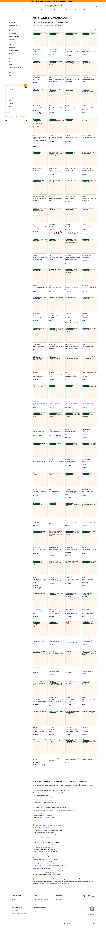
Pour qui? (77, 9)
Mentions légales (16, 902)
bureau (47, 832)
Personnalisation (58, 9)
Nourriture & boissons (14, 30)
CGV (35, 904)
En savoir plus (91, 914)
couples (60, 830)
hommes (54, 830)
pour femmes (48, 830)
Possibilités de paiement (18, 904)
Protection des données (40, 907)
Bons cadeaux (33, 9)
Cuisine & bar (12, 33)
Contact (4, 4)
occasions (52, 849)
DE (100, 3)
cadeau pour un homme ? (51, 859)
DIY (10, 61)
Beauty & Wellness (14, 36)
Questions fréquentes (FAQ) (41, 899)
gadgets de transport (50, 817)
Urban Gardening (13, 44)
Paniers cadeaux (45, 9)
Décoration (12, 47)
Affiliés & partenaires (17, 907)
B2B (57, 902)
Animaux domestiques (15, 67)
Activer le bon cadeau (15, 4)
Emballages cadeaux (14, 70)
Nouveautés (12, 22)
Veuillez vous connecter (39, 902)
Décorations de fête (14, 72)
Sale (10, 75)
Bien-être (36, 832)
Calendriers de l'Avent (15, 25)
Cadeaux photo (13, 42)
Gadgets (11, 39)
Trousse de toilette (38, 817)
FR (103, 3)
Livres (10, 64)
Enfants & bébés (13, 50)
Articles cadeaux (22, 9)
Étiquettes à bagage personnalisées (43, 815)
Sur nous (14, 899)
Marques (86, 9)
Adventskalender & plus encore (62, 790)
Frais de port (15, 910)
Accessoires (12, 56)
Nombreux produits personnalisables (43, 847)
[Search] (100, 6)
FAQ (8, 4)
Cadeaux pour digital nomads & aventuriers (45, 819)
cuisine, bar (42, 832)
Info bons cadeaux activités (19, 913)
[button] (25, 85)
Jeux (10, 58)
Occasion (68, 9)
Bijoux (10, 53)
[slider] (6, 120)
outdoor (52, 832)
